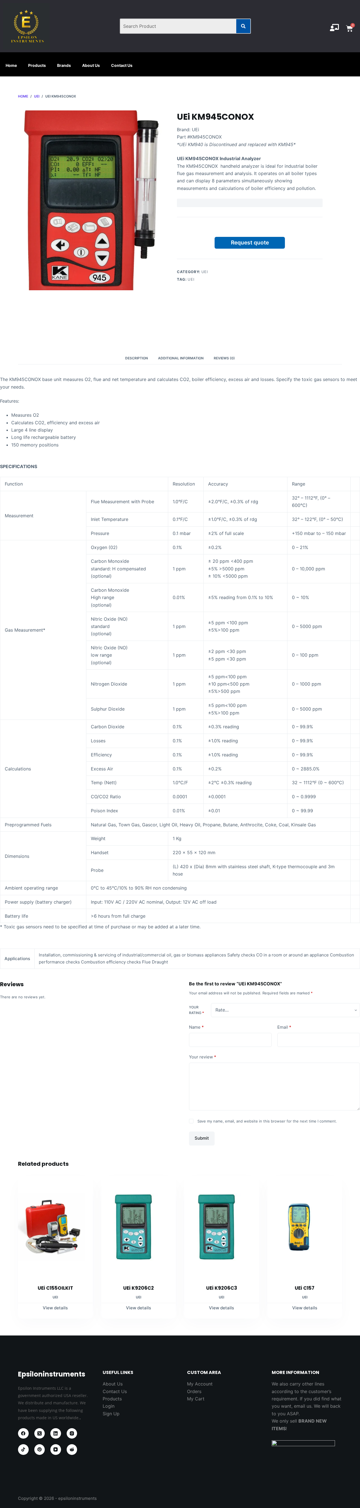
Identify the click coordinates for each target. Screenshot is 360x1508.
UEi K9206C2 (138, 1288)
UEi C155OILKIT (55, 1288)
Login (108, 1406)
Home (11, 65)
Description (136, 358)
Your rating (196, 1010)
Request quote (250, 242)
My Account (200, 1384)
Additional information (181, 358)
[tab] (136, 358)
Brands (64, 65)
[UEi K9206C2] (138, 1227)
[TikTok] (23, 1449)
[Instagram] (72, 1433)
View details (55, 1307)
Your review (202, 1057)
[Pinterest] (39, 1449)
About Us (91, 65)
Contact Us (121, 65)
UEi (204, 271)
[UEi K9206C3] (221, 1227)
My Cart (195, 1399)
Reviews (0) (224, 358)
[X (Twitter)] (39, 1433)
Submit (202, 1138)
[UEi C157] (304, 1227)
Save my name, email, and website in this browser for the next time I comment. (267, 1121)
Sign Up (111, 1413)
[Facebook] (23, 1433)
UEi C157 (304, 1288)
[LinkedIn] (55, 1433)
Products (37, 65)
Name (196, 1027)
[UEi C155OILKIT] (55, 1227)
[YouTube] (55, 1449)
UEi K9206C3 (221, 1288)
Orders (194, 1391)
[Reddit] (72, 1449)
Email (284, 1027)
